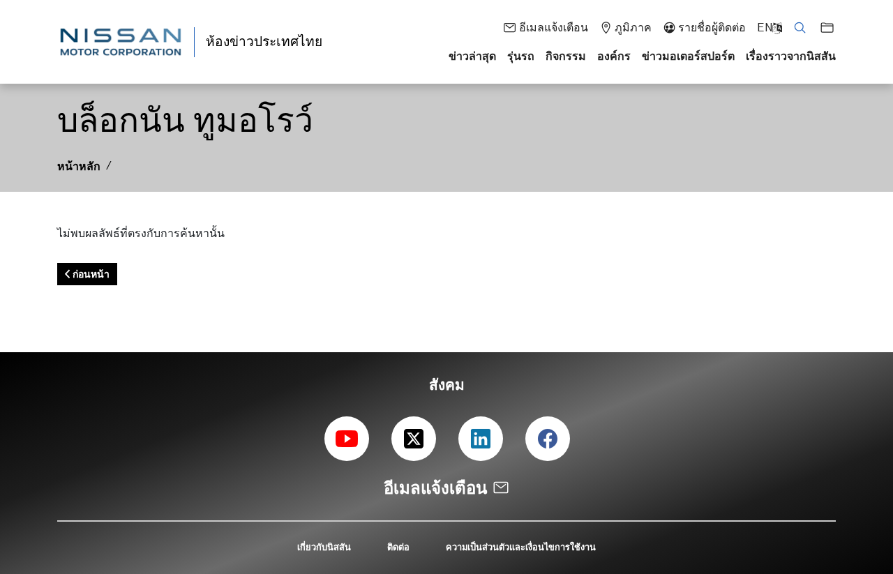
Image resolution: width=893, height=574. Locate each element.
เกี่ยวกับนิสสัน (324, 546)
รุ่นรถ (520, 56)
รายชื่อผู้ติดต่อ (712, 27)
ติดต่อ (398, 546)
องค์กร (614, 56)
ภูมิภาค (633, 27)
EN (764, 27)
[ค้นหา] (795, 27)
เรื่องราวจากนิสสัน (791, 56)
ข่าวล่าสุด (472, 56)
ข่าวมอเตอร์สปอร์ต (688, 56)
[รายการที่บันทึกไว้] (822, 27)
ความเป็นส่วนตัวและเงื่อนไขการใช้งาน (521, 546)
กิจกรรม (566, 56)
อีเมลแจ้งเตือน (553, 27)
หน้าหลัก (78, 166)
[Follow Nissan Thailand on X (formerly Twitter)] (413, 438)
